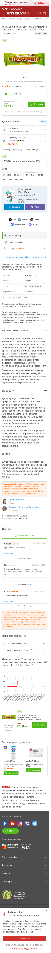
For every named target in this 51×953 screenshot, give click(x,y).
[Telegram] (34, 823)
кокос (40, 175)
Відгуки (13, 248)
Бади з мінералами (33, 19)
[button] (24, 141)
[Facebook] (4, 823)
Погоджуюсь (46, 910)
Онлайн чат (12, 831)
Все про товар (15, 235)
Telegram (16, 207)
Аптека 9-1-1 (18, 13)
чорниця (19, 179)
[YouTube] (12, 823)
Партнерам (7, 881)
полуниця (7, 179)
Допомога (7, 865)
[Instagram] (19, 823)
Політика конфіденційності (24, 948)
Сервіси (6, 873)
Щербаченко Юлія (17, 500)
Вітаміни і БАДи (15, 19)
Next (26, 59)
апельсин (18, 175)
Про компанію (9, 857)
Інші (47, 19)
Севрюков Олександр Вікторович (24, 507)
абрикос (7, 175)
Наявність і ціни (16, 242)
